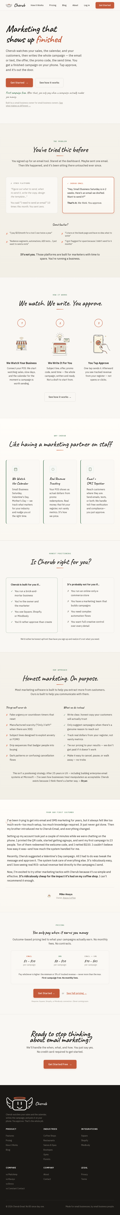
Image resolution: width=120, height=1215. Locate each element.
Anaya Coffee (69, 898)
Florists (46, 1159)
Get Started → (46, 993)
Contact (47, 1179)
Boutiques (48, 1150)
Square (84, 1135)
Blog (64, 5)
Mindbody (85, 1145)
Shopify (84, 1140)
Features (10, 1135)
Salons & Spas (49, 1145)
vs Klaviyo (10, 1179)
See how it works (49, 82)
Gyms (46, 1154)
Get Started (105, 5)
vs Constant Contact (15, 1188)
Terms (84, 1179)
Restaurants (49, 1140)
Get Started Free (60, 1064)
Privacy (84, 1174)
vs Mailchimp (11, 1174)
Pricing (52, 5)
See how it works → (60, 397)
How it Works (37, 5)
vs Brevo (10, 1183)
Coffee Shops (49, 1135)
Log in (87, 5)
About (75, 5)
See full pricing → (77, 993)
